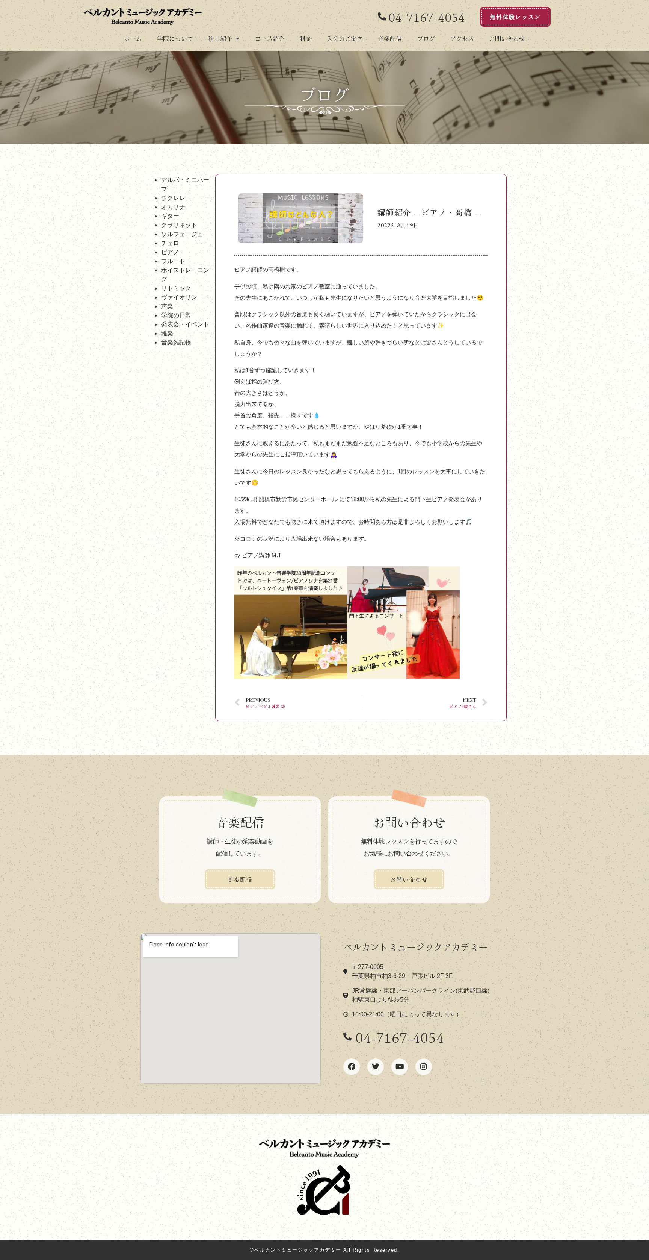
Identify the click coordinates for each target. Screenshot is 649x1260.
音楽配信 (390, 38)
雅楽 (167, 333)
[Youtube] (399, 1066)
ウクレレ (173, 198)
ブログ (426, 38)
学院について (175, 38)
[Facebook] (351, 1066)
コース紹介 (270, 38)
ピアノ (170, 252)
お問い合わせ (507, 38)
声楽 (167, 306)
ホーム (133, 38)
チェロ (170, 243)
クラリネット (179, 225)
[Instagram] (423, 1066)
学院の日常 (176, 315)
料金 (306, 38)
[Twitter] (375, 1066)
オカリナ (173, 207)
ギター (170, 216)
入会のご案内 (345, 38)
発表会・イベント (185, 324)
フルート (173, 261)
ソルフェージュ (182, 234)
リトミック (176, 288)
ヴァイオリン (179, 297)
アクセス (462, 38)
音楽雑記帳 (176, 342)
